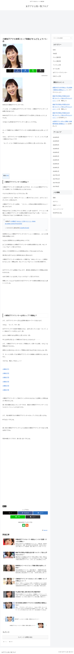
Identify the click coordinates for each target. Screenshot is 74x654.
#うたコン (29, 221)
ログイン (55, 201)
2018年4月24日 (24, 228)
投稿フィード (57, 205)
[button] (40, 70)
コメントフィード (58, 209)
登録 (54, 197)
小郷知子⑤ (6, 385)
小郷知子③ (6, 377)
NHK (5, 506)
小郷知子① (6, 369)
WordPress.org (57, 213)
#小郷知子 (13, 221)
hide (7, 175)
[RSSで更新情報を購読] (27, 525)
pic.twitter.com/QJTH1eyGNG (13, 223)
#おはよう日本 (21, 221)
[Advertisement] (37, 22)
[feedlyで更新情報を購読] (23, 525)
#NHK (33, 221)
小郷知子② (6, 373)
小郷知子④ (6, 381)
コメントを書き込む (25, 637)
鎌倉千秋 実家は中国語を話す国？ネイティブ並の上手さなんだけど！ (62, 98)
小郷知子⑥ (6, 390)
